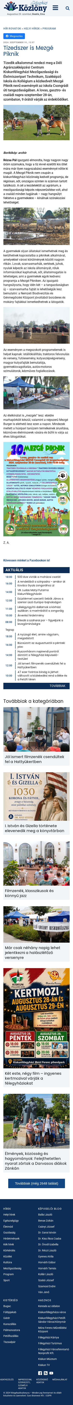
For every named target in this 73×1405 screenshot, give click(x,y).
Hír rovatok (12, 28)
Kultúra (7, 1262)
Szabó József (46, 1280)
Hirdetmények (11, 1238)
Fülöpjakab (9, 1312)
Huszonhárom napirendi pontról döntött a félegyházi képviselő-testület (38, 655)
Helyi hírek (32, 28)
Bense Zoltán (45, 1220)
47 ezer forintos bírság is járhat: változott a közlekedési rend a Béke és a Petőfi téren (42, 675)
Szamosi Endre (46, 1286)
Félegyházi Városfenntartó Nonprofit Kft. (53, 1351)
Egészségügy (11, 1220)
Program (49, 28)
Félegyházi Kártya (48, 1337)
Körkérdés (9, 1250)
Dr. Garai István (47, 1232)
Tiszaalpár (9, 1341)
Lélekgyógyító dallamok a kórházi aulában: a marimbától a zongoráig (41, 609)
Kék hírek (8, 1244)
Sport (6, 1280)
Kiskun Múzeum (47, 1358)
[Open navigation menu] (55, 8)
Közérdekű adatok (42, 1381)
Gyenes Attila (46, 1256)
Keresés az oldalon (49, 1306)
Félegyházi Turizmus (50, 1343)
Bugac (7, 1306)
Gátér (6, 1318)
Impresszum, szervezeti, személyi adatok (25, 1384)
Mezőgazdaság (12, 1268)
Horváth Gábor (47, 1262)
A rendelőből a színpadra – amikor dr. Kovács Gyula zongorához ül (42, 583)
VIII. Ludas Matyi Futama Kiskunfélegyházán (33, 592)
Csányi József (46, 1226)
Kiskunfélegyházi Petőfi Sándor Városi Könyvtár (52, 1319)
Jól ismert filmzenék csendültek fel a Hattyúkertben (42, 665)
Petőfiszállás (10, 1335)
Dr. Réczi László (47, 1250)
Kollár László (45, 1274)
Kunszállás (9, 1324)
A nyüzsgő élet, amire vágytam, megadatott (38, 636)
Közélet (7, 1256)
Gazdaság (9, 1232)
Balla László (45, 1214)
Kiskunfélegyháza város (52, 1312)
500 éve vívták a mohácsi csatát (39, 577)
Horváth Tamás (47, 1268)
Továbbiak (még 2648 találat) (36, 1183)
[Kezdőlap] (25, 6)
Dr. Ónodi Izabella (48, 1244)
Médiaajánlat (59, 1379)
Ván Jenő (43, 1292)
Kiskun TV (44, 1365)
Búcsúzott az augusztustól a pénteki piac (41, 645)
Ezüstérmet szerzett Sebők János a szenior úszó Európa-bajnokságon (40, 600)
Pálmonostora (11, 1330)
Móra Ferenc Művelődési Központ (52, 1329)
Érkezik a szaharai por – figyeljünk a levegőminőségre (40, 622)
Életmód (8, 1226)
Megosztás (16, 36)
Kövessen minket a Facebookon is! (26, 560)
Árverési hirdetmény (31, 615)
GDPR (48, 1395)
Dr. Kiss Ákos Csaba (49, 1238)
